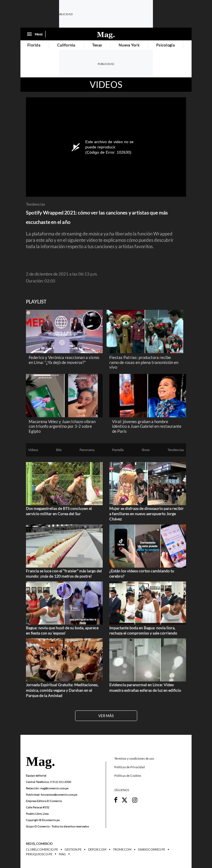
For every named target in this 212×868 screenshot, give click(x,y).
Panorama (87, 450)
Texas (97, 45)
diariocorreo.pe (151, 849)
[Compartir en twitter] (124, 802)
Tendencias (35, 204)
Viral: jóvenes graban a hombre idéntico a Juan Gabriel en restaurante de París (146, 426)
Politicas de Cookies (127, 776)
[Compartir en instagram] (135, 802)
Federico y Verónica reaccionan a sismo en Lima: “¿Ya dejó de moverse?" (64, 360)
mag (62, 854)
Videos (106, 84)
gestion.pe (73, 849)
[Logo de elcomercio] (106, 35)
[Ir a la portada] (40, 763)
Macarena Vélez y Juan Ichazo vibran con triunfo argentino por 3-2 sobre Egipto (62, 426)
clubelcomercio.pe (42, 849)
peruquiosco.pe (39, 854)
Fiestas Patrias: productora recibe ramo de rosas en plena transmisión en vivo (143, 362)
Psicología (165, 45)
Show (146, 450)
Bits (59, 450)
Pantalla (118, 450)
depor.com (97, 849)
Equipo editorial (36, 775)
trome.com (122, 849)
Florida (33, 45)
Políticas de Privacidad (129, 767)
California (66, 45)
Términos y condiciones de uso (134, 758)
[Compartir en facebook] (115, 801)
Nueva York (129, 45)
